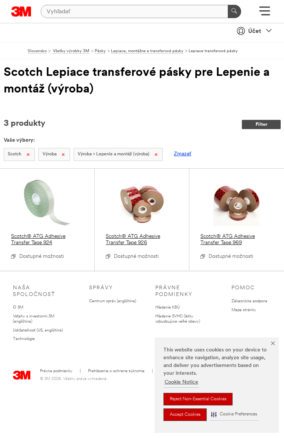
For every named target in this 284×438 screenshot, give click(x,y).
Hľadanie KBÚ (167, 308)
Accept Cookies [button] (185, 414)
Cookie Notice (181, 382)
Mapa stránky (243, 310)
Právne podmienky (56, 371)
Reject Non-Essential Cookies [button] (198, 399)
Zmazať (182, 154)
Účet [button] (255, 31)
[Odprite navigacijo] (264, 13)
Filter (261, 124)
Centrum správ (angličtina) (112, 301)
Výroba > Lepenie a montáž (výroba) (113, 154)
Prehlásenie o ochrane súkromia (116, 371)
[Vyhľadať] (234, 11)
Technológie (24, 339)
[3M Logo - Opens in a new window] (21, 11)
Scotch (14, 154)
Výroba (50, 154)
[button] (234, 414)
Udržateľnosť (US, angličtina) (38, 330)
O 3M (18, 308)
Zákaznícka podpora (249, 301)
